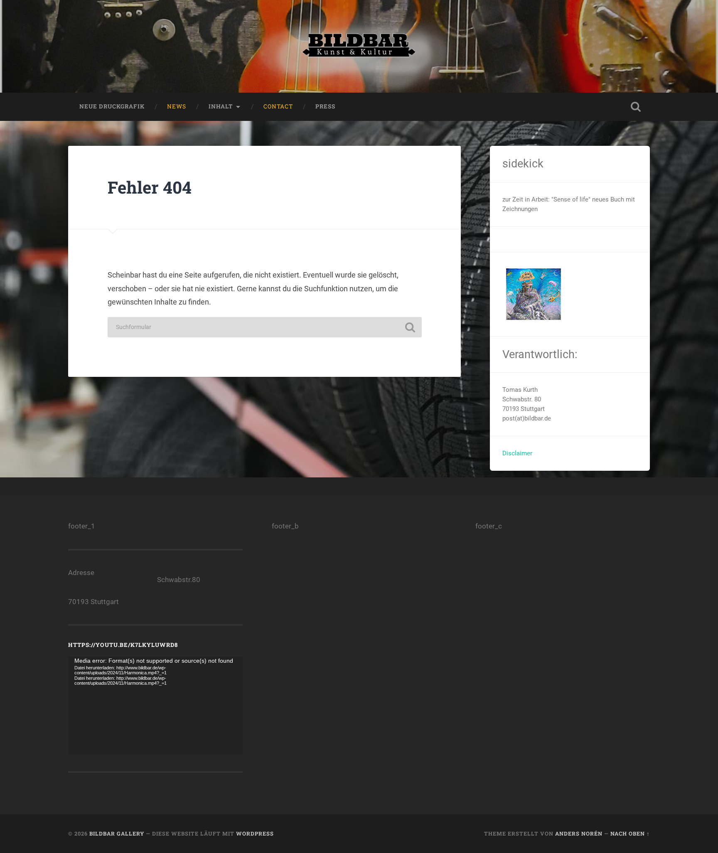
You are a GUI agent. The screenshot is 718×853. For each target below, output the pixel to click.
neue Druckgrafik (112, 106)
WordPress (255, 833)
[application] (155, 705)
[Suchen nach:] (265, 327)
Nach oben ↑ (630, 833)
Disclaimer (517, 453)
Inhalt (221, 106)
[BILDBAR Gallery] (359, 46)
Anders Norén (578, 833)
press (325, 106)
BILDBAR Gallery (116, 833)
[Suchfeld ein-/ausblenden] (636, 107)
